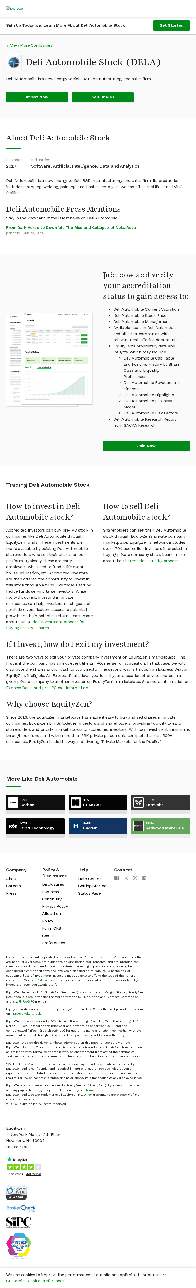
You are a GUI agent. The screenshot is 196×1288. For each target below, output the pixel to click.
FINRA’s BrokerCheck (26, 1013)
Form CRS (51, 928)
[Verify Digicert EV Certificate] (16, 1192)
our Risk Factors (43, 980)
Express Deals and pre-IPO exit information (47, 687)
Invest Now (37, 97)
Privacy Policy (55, 906)
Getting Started (92, 885)
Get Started (171, 25)
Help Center (89, 878)
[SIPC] (18, 1222)
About (12, 878)
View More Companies (31, 45)
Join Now (146, 445)
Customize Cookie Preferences (35, 1280)
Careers (13, 885)
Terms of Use (95, 1090)
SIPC (31, 1001)
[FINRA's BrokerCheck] (21, 1208)
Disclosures (53, 884)
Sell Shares (103, 97)
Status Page (89, 893)
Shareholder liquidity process (150, 560)
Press (11, 893)
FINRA (22, 1001)
